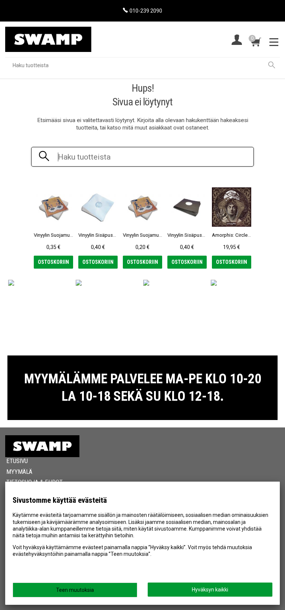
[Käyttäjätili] (236, 40)
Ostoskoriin (53, 262)
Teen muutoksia (75, 590)
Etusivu (17, 461)
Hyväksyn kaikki (210, 590)
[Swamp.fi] (48, 37)
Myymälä (19, 471)
